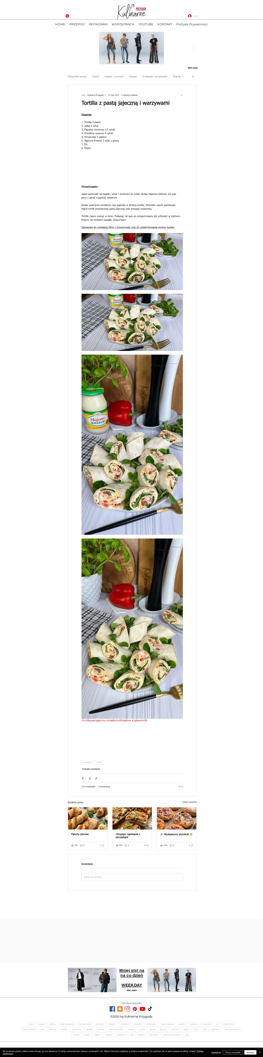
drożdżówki (151, 1047)
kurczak (41, 1047)
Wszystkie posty (77, 76)
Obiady (133, 76)
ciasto (31, 1047)
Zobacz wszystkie (189, 825)
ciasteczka (206, 1047)
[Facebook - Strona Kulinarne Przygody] (112, 1032)
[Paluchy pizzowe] (88, 841)
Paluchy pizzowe (80, 857)
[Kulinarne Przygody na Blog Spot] (120, 1032)
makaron (112, 1047)
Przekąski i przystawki (155, 76)
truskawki (193, 1047)
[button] (193, 76)
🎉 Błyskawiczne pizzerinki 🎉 (176, 857)
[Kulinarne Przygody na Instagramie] (127, 1032)
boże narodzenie (67, 1047)
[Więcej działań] (181, 95)
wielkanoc (87, 785)
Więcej (177, 76)
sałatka (52, 1047)
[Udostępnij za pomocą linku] (96, 801)
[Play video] (132, 273)
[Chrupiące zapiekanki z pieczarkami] (132, 841)
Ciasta (95, 76)
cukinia (182, 1047)
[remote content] (132, 173)
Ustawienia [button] (216, 1052)
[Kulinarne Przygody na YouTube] (142, 1032)
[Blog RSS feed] (67, 16)
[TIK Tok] (150, 1032)
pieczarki (138, 1047)
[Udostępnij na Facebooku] (83, 801)
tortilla (99, 785)
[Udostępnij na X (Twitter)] (89, 801)
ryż (217, 1047)
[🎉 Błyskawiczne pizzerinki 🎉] (176, 841)
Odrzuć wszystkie (232, 1052)
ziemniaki (100, 1047)
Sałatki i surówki (113, 76)
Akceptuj (250, 1052)
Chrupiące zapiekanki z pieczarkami (128, 859)
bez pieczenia (85, 1047)
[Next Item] (193, 48)
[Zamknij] (259, 1052)
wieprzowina (228, 1047)
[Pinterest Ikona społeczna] (135, 1032)
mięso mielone (167, 1047)
